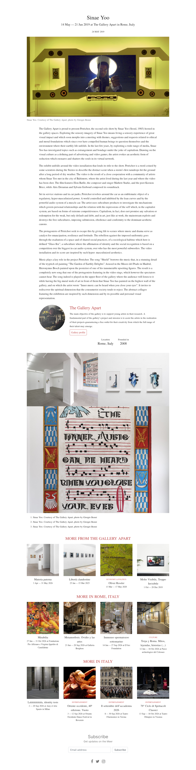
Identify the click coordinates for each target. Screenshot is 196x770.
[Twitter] (97, 761)
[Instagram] (103, 761)
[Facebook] (92, 761)
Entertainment (79, 702)
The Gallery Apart (85, 308)
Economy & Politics (116, 579)
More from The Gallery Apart (98, 538)
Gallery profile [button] (78, 332)
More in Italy (98, 661)
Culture (153, 637)
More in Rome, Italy (98, 596)
